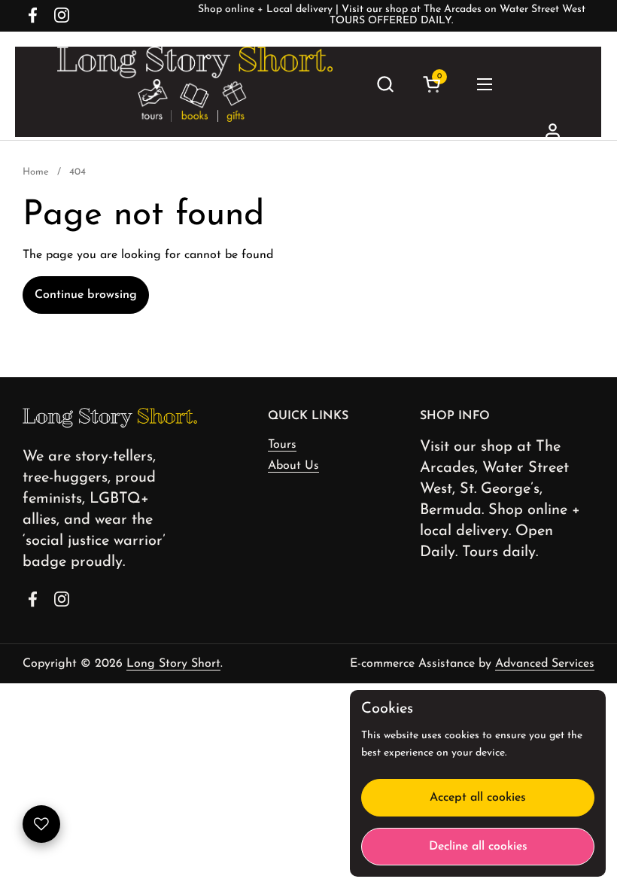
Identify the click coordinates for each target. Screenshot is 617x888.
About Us (293, 466)
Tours (282, 445)
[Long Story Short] (195, 84)
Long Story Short (173, 664)
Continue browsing (86, 295)
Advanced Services (544, 664)
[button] (384, 84)
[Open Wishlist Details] (41, 824)
